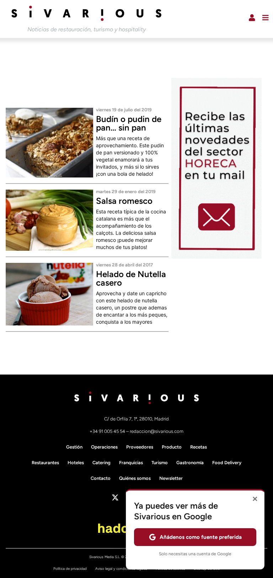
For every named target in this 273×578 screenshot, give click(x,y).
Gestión (74, 447)
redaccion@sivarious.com (156, 431)
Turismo (159, 462)
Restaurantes (45, 462)
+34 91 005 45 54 (108, 431)
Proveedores (139, 447)
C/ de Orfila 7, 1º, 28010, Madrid (136, 418)
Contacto (101, 478)
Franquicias (131, 462)
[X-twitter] (115, 497)
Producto (172, 447)
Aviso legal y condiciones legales (121, 568)
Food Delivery (226, 462)
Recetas (198, 447)
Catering (101, 462)
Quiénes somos (135, 478)
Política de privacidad (70, 568)
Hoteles (76, 462)
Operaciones (104, 447)
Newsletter (171, 478)
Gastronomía (190, 462)
